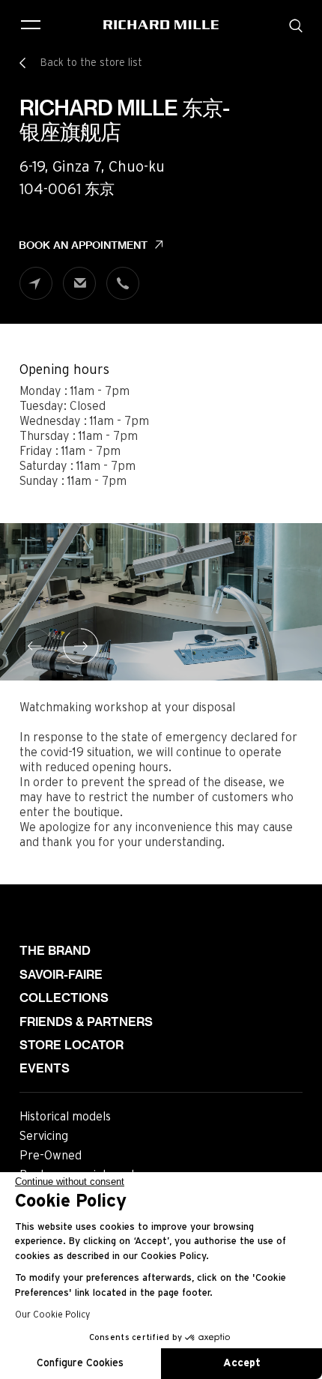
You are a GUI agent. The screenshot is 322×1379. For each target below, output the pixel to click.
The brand (55, 951)
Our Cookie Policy (52, 1314)
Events (44, 1068)
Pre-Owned (50, 1156)
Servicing (43, 1136)
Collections (64, 998)
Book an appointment (83, 245)
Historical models (65, 1117)
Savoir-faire (61, 975)
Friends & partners (86, 1022)
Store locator (71, 1045)
